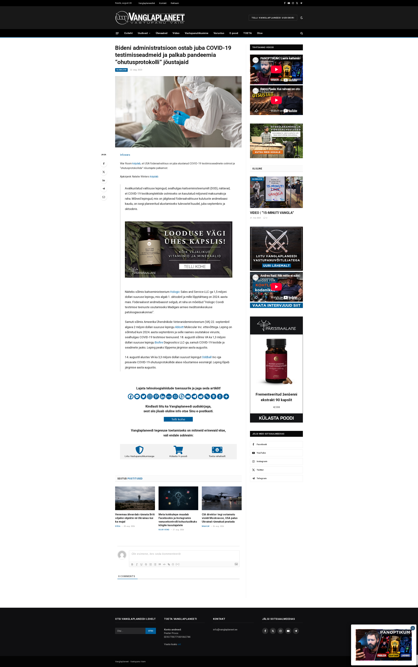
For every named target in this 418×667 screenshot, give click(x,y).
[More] (226, 396)
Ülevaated (162, 33)
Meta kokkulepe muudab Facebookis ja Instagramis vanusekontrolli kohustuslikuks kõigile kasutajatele (178, 520)
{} (173, 564)
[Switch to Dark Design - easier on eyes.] (301, 17)
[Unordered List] (155, 564)
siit (179, 644)
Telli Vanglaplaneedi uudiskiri (273, 18)
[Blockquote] (159, 564)
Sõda (117, 526)
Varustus (219, 33)
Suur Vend (164, 530)
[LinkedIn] (103, 180)
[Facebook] (103, 163)
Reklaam (175, 3)
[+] (177, 564)
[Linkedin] (162, 396)
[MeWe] (169, 396)
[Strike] (146, 564)
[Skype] (182, 396)
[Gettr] (220, 396)
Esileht (128, 33)
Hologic (175, 291)
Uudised (143, 33)
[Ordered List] (150, 564)
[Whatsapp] (175, 396)
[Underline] (141, 564)
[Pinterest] (156, 396)
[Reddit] (201, 396)
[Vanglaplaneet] (151, 18)
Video (176, 33)
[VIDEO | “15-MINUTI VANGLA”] (276, 192)
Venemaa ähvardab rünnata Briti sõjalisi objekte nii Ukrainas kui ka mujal (135, 518)
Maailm (205, 526)
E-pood (234, 33)
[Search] (301, 33)
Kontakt (163, 3)
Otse (260, 33)
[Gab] (213, 396)
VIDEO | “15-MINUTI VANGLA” (272, 213)
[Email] (103, 197)
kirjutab (136, 163)
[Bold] (132, 564)
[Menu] (117, 33)
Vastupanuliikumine (196, 33)
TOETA (247, 33)
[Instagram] (150, 396)
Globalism (121, 70)
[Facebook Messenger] (137, 396)
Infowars (125, 154)
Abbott (179, 327)
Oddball (207, 357)
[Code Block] (164, 564)
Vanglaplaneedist (146, 3)
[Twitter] (103, 172)
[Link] (169, 564)
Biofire (159, 342)
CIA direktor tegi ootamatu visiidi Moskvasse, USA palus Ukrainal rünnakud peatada (220, 518)
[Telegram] (103, 188)
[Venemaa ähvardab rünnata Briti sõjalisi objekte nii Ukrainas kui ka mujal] (135, 498)
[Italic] (137, 564)
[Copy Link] (207, 396)
